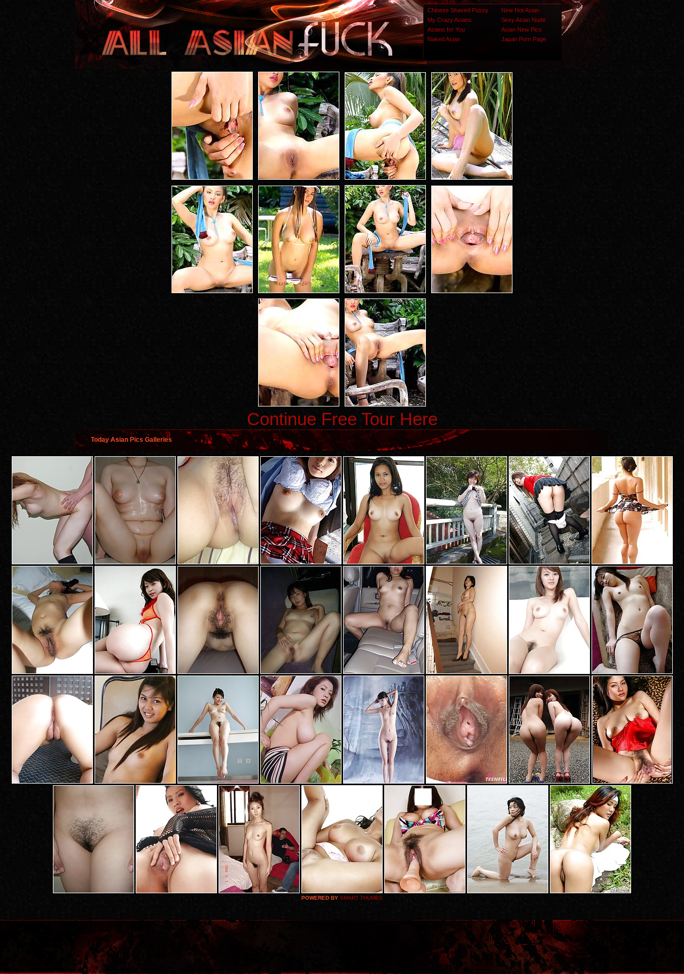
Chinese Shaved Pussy (458, 10)
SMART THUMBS (361, 898)
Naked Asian (444, 39)
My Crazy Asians (450, 20)
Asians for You (446, 29)
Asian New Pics (521, 29)
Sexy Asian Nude (523, 20)
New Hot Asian (520, 10)
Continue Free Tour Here (342, 419)
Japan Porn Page (523, 39)
